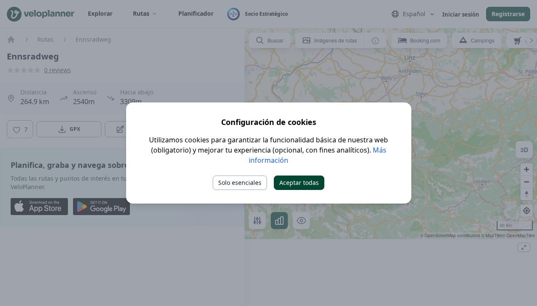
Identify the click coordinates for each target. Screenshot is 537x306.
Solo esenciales (239, 182)
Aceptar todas (299, 182)
